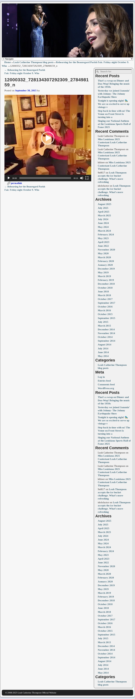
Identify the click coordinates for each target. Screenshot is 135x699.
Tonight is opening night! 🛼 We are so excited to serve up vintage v (113, 103)
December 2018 (106, 283)
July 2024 (103, 219)
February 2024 (106, 234)
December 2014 (106, 329)
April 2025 (103, 211)
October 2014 (105, 337)
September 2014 (106, 340)
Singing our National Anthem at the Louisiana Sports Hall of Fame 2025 (114, 124)
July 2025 (103, 208)
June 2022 (103, 246)
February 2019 (106, 280)
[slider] (45, 178)
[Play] (8, 178)
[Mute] (81, 178)
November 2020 (106, 249)
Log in (101, 377)
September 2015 (106, 318)
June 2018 (103, 291)
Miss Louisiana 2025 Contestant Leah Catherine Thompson (112, 142)
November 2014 (106, 333)
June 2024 (103, 223)
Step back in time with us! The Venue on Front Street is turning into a (114, 114)
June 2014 (103, 352)
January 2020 (105, 265)
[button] (47, 138)
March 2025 (104, 215)
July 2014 (103, 348)
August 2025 (104, 204)
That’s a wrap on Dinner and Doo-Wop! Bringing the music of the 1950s (114, 83)
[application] (47, 138)
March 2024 (104, 230)
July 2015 (103, 322)
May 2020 (103, 253)
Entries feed (104, 380)
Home (7, 62)
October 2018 (105, 287)
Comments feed (106, 384)
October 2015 (105, 314)
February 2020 (106, 261)
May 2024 (103, 227)
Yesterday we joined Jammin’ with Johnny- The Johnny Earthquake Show (114, 93)
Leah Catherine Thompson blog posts (33, 62)
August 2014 (104, 344)
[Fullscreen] (87, 178)
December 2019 (106, 268)
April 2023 (103, 242)
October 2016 (105, 306)
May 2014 (103, 356)
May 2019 (103, 272)
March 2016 (104, 310)
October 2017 (105, 299)
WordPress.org (106, 388)
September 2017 (106, 303)
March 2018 (104, 295)
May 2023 (103, 238)
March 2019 (104, 276)
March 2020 (104, 257)
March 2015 (104, 325)
